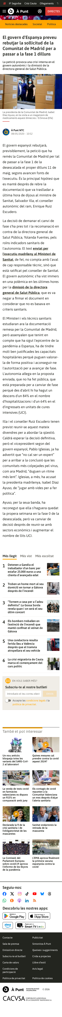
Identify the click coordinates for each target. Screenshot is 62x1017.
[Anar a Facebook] (5, 894)
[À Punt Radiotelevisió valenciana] (21, 989)
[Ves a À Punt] (18, 11)
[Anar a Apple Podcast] (20, 900)
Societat (37, 24)
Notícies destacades (16, 24)
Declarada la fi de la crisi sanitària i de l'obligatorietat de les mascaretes (15, 829)
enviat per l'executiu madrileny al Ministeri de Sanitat (29, 253)
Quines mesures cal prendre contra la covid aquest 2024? (45, 758)
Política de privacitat (14, 978)
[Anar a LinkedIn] (27, 900)
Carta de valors (11, 962)
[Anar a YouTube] (35, 894)
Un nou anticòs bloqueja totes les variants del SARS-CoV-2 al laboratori (15, 760)
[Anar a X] (12, 894)
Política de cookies (42, 978)
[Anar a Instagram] (20, 894)
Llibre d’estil (39, 962)
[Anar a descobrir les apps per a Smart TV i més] (30, 925)
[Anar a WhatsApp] (5, 900)
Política (51, 24)
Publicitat (37, 937)
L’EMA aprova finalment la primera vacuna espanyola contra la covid (45, 862)
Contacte (8, 937)
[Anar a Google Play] (14, 915)
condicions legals (35, 700)
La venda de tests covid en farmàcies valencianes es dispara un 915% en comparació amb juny (16, 794)
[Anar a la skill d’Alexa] (8, 925)
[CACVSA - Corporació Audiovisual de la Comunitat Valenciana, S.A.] (27, 998)
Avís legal (37, 968)
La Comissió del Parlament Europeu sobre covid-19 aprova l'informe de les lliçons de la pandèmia (15, 863)
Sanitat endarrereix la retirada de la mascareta (44, 827)
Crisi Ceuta (30, 3)
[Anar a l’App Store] (39, 915)
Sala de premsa (11, 943)
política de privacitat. (25, 704)
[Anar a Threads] (50, 894)
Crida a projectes (41, 956)
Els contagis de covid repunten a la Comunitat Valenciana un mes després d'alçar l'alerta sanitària (45, 794)
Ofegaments (47, 3)
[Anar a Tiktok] (27, 894)
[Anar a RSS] (35, 900)
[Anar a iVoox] (12, 900)
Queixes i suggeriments (45, 950)
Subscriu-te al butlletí (14, 956)
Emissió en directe (12, 950)
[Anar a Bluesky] (42, 894)
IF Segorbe (15, 3)
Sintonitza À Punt (41, 943)
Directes (54, 11)
